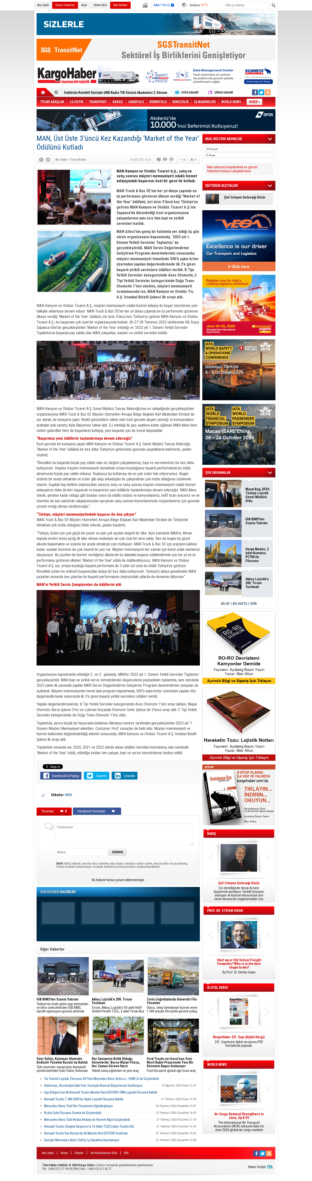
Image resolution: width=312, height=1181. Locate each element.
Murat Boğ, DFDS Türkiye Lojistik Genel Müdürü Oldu (257, 495)
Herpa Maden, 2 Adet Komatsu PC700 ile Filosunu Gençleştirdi (257, 555)
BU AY (225, 604)
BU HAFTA (240, 604)
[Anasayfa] (46, 92)
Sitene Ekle (100, 5)
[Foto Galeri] (188, 92)
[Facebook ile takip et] (255, 92)
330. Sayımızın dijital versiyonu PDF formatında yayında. (239, 1041)
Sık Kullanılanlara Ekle (103, 1153)
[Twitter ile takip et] (261, 92)
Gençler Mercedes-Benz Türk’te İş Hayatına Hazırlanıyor (81, 1140)
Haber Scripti (257, 1167)
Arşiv (84, 5)
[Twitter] (48, 159)
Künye (64, 1153)
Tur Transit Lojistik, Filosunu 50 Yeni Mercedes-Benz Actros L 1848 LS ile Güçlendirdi (101, 1079)
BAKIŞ (211, 834)
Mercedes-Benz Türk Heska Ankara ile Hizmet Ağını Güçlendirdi (87, 1120)
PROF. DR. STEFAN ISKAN (225, 911)
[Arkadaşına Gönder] (165, 159)
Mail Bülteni (120, 5)
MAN (68, 795)
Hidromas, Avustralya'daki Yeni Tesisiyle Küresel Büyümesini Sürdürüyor (93, 1085)
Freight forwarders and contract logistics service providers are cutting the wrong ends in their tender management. (239, 968)
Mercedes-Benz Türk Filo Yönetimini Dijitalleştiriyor (78, 1106)
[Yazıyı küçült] (182, 159)
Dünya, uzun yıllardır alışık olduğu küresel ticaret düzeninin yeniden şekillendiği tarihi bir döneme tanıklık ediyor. (238, 891)
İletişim (79, 1153)
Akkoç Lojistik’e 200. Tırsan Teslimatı (91, 93)
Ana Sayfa (43, 5)
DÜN (253, 604)
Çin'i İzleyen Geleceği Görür (244, 197)
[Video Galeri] (221, 92)
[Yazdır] (171, 159)
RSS (126, 1153)
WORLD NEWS (217, 1065)
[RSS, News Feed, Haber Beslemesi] (268, 92)
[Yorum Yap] (159, 159)
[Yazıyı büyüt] (193, 159)
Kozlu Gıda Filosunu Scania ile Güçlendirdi (72, 1113)
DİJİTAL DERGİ (217, 988)
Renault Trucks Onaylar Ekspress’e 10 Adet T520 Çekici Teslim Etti (89, 1126)
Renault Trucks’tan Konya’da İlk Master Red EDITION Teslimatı (86, 1133)
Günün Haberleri (65, 5)
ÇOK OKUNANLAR (217, 473)
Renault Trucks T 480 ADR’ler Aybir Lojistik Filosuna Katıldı (83, 1099)
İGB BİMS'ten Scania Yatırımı (256, 521)
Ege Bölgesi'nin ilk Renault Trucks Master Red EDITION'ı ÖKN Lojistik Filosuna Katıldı (100, 1092)
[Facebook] (41, 159)
